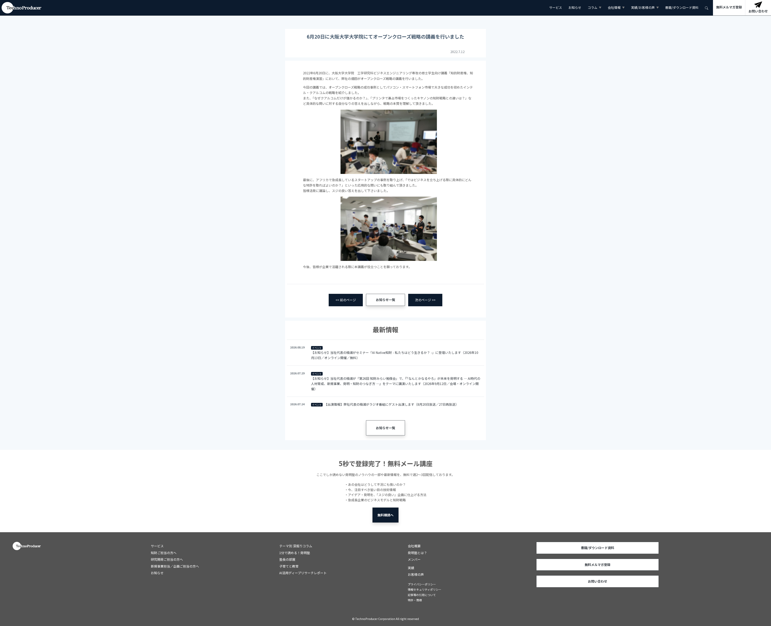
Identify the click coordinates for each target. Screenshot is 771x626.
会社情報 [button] (614, 7)
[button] (706, 7)
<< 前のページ (346, 299)
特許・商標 (415, 600)
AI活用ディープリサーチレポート (303, 572)
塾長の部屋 (287, 559)
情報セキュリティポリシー (424, 589)
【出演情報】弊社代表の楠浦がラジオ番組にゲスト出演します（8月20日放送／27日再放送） (391, 404)
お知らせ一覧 (385, 299)
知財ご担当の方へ (163, 552)
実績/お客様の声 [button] (643, 7)
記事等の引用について (422, 595)
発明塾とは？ (417, 552)
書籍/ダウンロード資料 (682, 7)
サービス (555, 7)
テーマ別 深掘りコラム (295, 545)
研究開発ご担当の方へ (167, 559)
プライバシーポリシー (422, 584)
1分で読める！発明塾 (294, 552)
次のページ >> (425, 299)
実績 (411, 567)
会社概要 (414, 545)
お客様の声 (416, 574)
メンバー (414, 559)
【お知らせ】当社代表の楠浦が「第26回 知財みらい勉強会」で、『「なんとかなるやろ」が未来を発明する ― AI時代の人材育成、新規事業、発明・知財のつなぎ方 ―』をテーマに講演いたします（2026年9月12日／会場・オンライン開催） (395, 383)
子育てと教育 (289, 566)
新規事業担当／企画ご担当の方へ (175, 566)
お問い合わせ (597, 581)
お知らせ (574, 7)
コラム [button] (592, 7)
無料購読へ (385, 515)
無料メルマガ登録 (597, 564)
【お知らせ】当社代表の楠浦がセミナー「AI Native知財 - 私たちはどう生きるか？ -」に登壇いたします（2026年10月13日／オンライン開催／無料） (394, 355)
